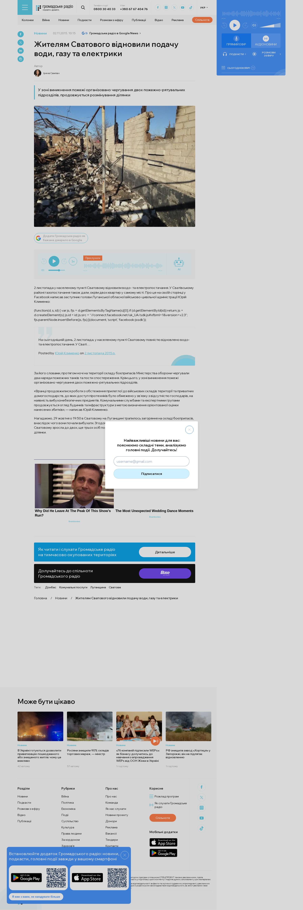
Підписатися (151, 474)
